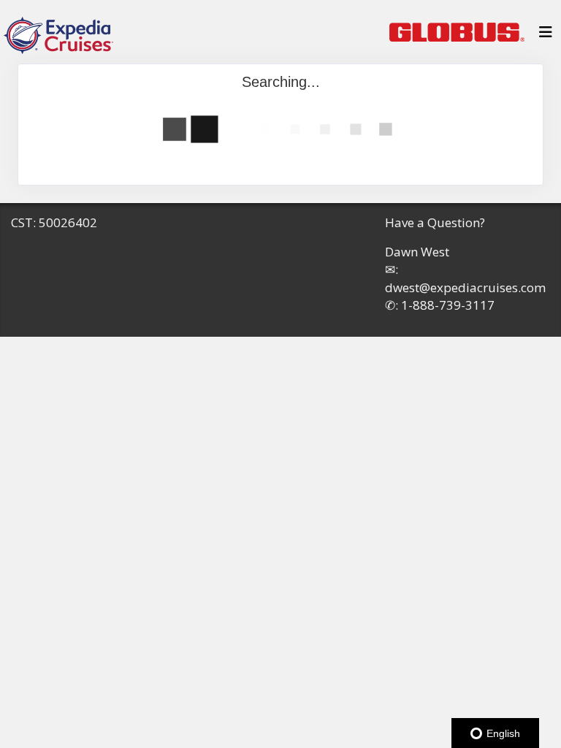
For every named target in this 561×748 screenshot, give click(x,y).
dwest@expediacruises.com (465, 287)
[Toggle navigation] (545, 35)
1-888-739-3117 (448, 305)
